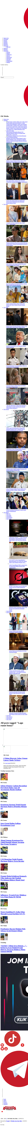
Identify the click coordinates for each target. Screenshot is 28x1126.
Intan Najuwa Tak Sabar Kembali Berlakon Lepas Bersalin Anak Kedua (16, 264)
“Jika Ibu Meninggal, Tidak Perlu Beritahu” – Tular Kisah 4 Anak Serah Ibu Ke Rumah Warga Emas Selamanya (16, 407)
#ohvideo (8, 59)
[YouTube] (6, 1050)
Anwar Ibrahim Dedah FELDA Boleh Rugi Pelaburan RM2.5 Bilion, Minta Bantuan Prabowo (16, 490)
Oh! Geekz (8, 519)
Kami (4, 1099)
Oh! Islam (8, 612)
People (8, 1121)
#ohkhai (8, 62)
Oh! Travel (8, 719)
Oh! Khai (8, 715)
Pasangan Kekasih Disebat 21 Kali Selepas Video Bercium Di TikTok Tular (17, 693)
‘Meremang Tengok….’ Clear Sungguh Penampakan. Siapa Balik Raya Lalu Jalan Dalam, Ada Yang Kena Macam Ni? (18, 539)
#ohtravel (5, 48)
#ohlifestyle (9, 54)
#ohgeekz (5, 44)
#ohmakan (8, 58)
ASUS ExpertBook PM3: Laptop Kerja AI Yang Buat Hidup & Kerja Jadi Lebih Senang (18, 566)
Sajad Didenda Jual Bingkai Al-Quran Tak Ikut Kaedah (17, 651)
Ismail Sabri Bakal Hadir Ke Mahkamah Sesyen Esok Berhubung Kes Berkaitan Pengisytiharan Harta (15, 202)
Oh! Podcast (9, 718)
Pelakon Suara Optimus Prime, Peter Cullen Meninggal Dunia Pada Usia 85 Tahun (16, 161)
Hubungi (5, 1104)
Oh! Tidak (5, 307)
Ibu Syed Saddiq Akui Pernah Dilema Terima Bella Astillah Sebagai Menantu (16, 284)
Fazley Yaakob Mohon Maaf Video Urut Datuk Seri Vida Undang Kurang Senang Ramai (15, 305)
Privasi (5, 1101)
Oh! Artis (5, 204)
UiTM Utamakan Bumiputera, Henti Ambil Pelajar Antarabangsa (16, 510)
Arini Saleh (7, 763)
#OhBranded (9, 61)
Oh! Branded (9, 517)
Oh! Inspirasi (9, 611)
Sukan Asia (6, 38)
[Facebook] (22, 1046)
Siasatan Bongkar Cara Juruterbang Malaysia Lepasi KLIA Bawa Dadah (16, 366)
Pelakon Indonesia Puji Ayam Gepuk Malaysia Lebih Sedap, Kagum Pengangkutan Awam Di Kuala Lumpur (16, 244)
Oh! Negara (6, 409)
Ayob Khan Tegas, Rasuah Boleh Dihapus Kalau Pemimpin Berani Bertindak (16, 450)
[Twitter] (2, 1050)
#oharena (5, 49)
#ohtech (8, 53)
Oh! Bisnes (8, 516)
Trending (5, 120)
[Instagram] (2, 1046)
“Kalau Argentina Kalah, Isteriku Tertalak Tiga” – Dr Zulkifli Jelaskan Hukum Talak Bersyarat (17, 672)
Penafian (5, 1103)
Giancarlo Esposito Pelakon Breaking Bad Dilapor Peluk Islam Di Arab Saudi (18, 713)
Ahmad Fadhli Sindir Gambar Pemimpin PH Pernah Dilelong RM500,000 (16, 469)
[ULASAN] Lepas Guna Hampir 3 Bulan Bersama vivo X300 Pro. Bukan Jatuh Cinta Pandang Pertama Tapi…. (18, 561)
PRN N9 (8, 47)
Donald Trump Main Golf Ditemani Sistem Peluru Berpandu (16, 346)
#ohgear (8, 52)
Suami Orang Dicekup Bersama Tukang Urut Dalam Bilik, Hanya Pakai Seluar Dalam (16, 327)
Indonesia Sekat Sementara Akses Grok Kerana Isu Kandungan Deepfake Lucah (18, 608)
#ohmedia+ (6, 50)
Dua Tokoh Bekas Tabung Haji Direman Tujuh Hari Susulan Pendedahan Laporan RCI (16, 181)
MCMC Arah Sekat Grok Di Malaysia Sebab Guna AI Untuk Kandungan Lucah (18, 587)
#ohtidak (5, 41)
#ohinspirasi (9, 57)
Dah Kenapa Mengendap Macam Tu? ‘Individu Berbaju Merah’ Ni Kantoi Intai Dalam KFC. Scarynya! (15, 133)
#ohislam (5, 43)
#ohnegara (5, 45)
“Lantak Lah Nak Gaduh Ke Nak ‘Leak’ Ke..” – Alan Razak (15, 223)
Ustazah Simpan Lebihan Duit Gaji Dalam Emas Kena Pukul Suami (16, 386)
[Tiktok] (12, 1046)
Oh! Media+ (6, 512)
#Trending (5, 39)
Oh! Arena (8, 515)
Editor (4, 1100)
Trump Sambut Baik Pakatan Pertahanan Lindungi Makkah (16, 631)
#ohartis (5, 40)
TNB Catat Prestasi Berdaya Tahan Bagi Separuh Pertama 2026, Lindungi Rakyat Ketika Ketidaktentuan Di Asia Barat (15, 429)
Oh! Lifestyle (9, 716)
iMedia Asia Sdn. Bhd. (16, 1121)
